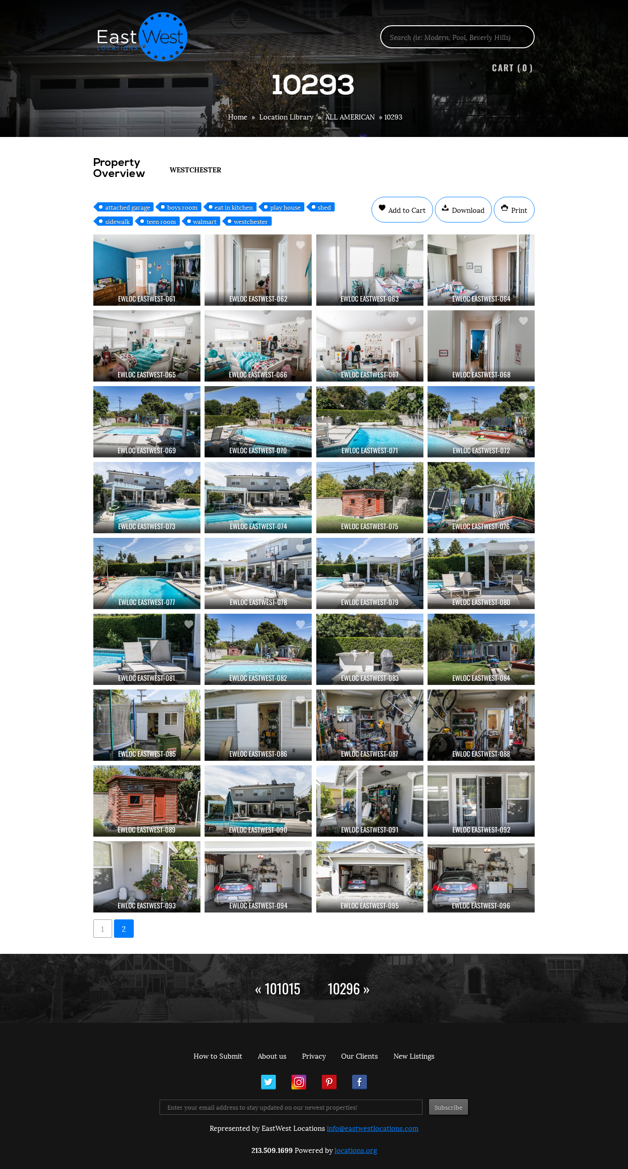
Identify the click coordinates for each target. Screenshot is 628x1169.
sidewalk (117, 221)
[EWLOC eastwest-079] (369, 573)
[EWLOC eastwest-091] (369, 801)
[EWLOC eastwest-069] (146, 421)
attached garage (127, 206)
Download (467, 209)
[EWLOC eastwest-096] (481, 876)
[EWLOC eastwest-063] (369, 270)
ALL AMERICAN (350, 116)
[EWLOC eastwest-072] (481, 421)
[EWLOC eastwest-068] (481, 346)
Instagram (298, 1082)
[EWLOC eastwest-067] (369, 346)
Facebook (359, 1082)
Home (237, 116)
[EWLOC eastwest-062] (258, 270)
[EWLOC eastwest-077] (146, 573)
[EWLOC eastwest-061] (146, 270)
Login (616, 30)
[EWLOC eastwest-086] (258, 725)
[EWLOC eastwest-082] (258, 649)
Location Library (286, 116)
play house (285, 206)
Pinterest (329, 1082)
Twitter (268, 1082)
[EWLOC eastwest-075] (369, 497)
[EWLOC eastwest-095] (369, 876)
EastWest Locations (148, 37)
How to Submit (218, 1055)
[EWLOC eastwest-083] (369, 649)
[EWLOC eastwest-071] (369, 421)
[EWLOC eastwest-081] (146, 649)
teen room (161, 221)
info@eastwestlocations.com (372, 1127)
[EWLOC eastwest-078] (258, 573)
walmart (205, 221)
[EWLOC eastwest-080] (481, 573)
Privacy (314, 1055)
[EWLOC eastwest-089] (146, 801)
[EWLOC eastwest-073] (146, 497)
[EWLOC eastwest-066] (258, 346)
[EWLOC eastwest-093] (146, 876)
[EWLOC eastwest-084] (481, 649)
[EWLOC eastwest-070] (258, 421)
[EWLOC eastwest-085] (146, 725)
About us (272, 1055)
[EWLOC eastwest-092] (481, 801)
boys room (182, 206)
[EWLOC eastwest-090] (258, 801)
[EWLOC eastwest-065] (146, 346)
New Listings (414, 1055)
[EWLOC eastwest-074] (258, 497)
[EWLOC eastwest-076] (481, 497)
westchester (251, 221)
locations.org (356, 1149)
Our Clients (359, 1055)
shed (324, 206)
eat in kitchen (234, 206)
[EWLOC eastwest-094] (258, 876)
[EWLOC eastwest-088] (481, 725)
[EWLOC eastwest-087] (369, 725)
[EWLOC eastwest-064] (481, 270)
